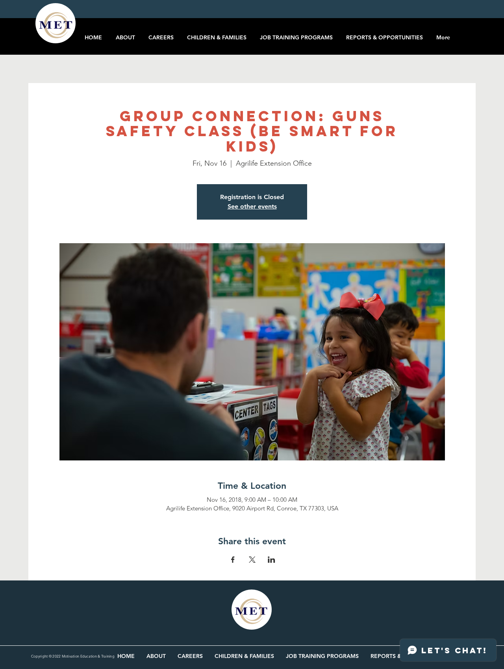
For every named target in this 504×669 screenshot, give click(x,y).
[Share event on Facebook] (233, 559)
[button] (473, 30)
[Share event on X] (252, 559)
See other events (252, 206)
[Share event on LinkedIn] (271, 559)
